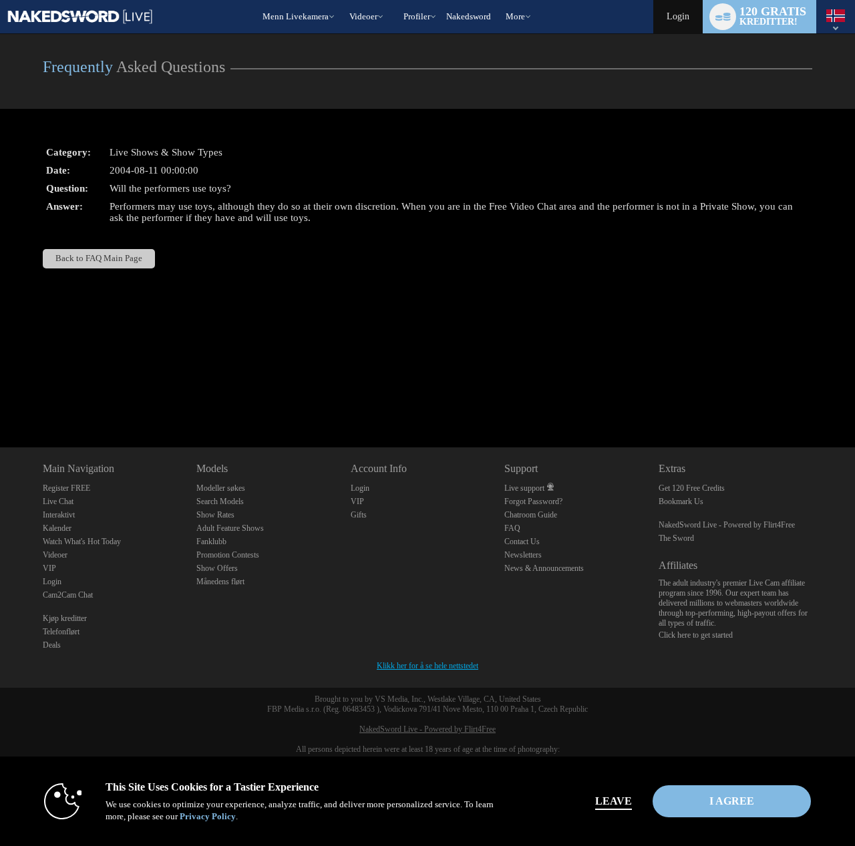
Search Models (220, 501)
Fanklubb (211, 541)
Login (678, 16)
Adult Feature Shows (230, 528)
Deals (52, 645)
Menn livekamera (296, 16)
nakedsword (468, 16)
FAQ (512, 528)
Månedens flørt (220, 581)
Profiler (416, 16)
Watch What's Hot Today (82, 541)
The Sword (676, 538)
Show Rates (215, 514)
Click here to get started (696, 635)
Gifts (359, 514)
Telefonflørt (61, 631)
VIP (49, 568)
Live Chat (58, 501)
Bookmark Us (681, 501)
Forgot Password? (533, 501)
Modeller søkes (220, 488)
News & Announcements (544, 568)
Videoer (363, 16)
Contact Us (522, 541)
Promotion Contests (227, 555)
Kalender (57, 528)
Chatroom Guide (530, 514)
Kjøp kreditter (65, 618)
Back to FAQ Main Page (98, 258)
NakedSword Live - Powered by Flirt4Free (727, 525)
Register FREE (66, 488)
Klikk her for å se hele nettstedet (427, 665)
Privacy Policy (208, 816)
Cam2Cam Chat (68, 595)
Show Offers (217, 568)
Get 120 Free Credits (692, 488)
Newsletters (523, 555)
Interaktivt (59, 514)
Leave (613, 801)
